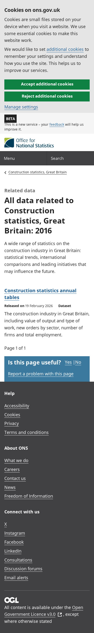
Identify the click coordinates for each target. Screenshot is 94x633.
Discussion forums (23, 568)
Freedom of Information (28, 496)
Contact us (15, 478)
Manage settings (21, 107)
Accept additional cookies (47, 84)
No (78, 362)
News (10, 487)
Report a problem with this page (41, 374)
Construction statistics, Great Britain (37, 172)
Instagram (14, 533)
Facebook (14, 542)
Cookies (12, 414)
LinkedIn (12, 551)
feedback (56, 124)
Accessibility (16, 406)
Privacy (11, 423)
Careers (12, 469)
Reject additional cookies (47, 96)
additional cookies (65, 49)
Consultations (18, 560)
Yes (68, 362)
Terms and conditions (26, 432)
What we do (16, 460)
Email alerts (16, 577)
